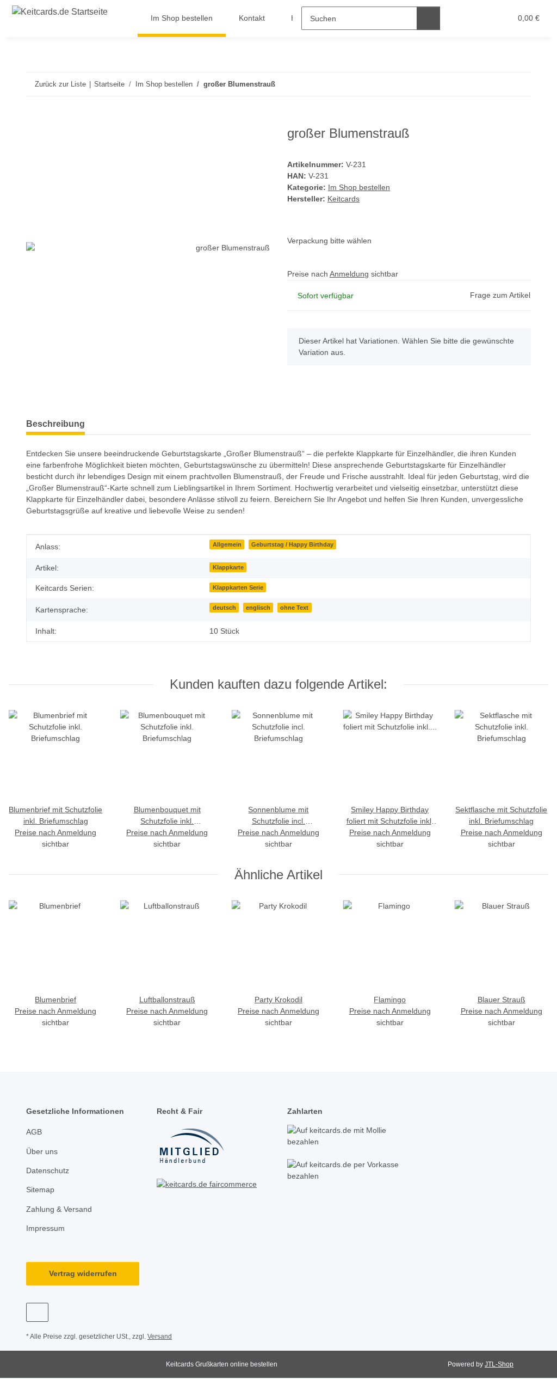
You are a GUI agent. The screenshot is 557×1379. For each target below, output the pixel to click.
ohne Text (294, 607)
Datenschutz (47, 1170)
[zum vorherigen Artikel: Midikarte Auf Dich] (496, 84)
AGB (34, 1131)
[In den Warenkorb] (35, 120)
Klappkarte (228, 567)
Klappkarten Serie (238, 587)
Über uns (42, 1151)
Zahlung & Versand (59, 1209)
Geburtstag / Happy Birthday (292, 544)
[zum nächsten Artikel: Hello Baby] (519, 84)
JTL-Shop (499, 1364)
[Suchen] (428, 18)
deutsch (224, 607)
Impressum (45, 1228)
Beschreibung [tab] (55, 423)
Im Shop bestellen (359, 187)
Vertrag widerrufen (83, 1273)
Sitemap (40, 1189)
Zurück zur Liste (60, 84)
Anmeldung (349, 273)
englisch (258, 607)
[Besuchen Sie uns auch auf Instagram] (37, 1312)
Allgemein (227, 544)
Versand (159, 1336)
